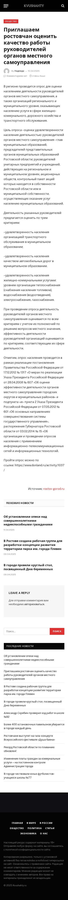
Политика (35, 828)
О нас (44, 833)
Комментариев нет (17, 76)
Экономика (28, 833)
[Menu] (6, 6)
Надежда (19, 71)
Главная (17, 823)
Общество (11, 21)
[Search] (62, 6)
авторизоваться (34, 604)
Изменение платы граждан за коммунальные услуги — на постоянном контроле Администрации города (32, 762)
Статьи (50, 828)
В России (46, 823)
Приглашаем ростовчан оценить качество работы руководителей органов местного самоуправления (30, 675)
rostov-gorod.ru (53, 489)
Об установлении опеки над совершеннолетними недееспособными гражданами (28, 520)
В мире (31, 823)
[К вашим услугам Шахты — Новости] (34, 6)
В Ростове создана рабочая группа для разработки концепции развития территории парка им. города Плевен (33, 545)
